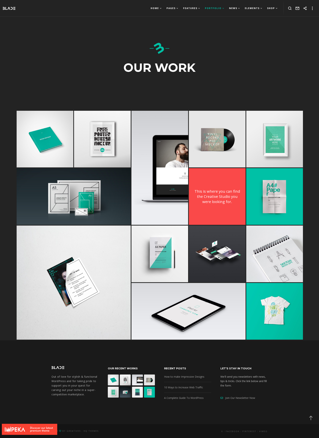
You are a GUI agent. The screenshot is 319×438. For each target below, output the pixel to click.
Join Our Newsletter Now (239, 398)
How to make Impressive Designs (184, 376)
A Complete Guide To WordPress (184, 398)
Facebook (232, 431)
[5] (217, 139)
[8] (159, 168)
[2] (274, 196)
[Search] (290, 8)
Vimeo (263, 431)
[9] (274, 139)
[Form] (297, 8)
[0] (217, 254)
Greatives (74, 431)
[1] (74, 196)
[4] (45, 139)
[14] (102, 139)
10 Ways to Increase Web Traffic (183, 387)
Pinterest (249, 431)
